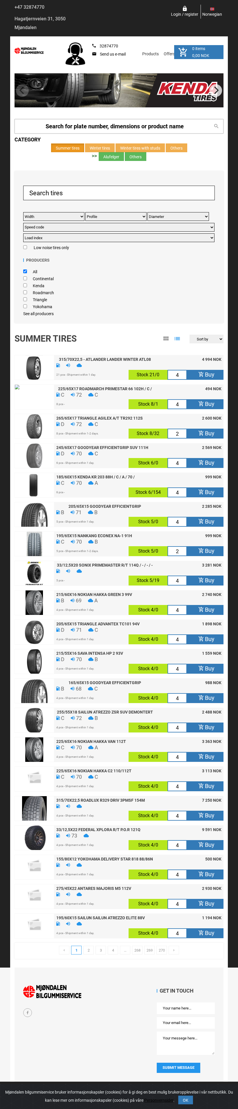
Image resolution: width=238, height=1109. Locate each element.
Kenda (38, 285)
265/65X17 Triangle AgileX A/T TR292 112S (99, 418)
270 (162, 950)
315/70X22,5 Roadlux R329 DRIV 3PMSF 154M (100, 800)
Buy (208, 374)
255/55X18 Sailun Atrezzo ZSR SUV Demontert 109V (105, 712)
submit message (178, 1067)
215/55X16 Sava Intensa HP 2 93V (89, 653)
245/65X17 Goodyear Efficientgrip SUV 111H (102, 447)
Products (150, 54)
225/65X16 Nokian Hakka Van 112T (91, 741)
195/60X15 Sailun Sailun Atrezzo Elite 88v (100, 917)
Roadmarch (43, 292)
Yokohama (42, 306)
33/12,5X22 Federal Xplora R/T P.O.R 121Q (98, 829)
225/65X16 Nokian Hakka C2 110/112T (93, 771)
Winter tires (100, 148)
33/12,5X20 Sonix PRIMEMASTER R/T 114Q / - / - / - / (105, 565)
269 (150, 950)
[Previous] (22, 90)
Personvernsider (158, 1100)
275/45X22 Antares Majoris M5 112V (93, 888)
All (35, 271)
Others (176, 148)
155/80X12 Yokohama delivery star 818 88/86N (104, 859)
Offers (169, 54)
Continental (43, 278)
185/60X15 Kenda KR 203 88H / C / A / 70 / (95, 477)
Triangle (40, 299)
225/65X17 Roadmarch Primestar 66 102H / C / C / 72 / (105, 388)
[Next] (215, 90)
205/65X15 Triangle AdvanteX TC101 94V (98, 624)
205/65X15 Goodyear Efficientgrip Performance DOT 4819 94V (104, 506)
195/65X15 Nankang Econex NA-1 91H (94, 535)
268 (137, 950)
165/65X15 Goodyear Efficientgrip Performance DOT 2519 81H (104, 682)
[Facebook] (27, 1012)
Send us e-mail (113, 54)
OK (185, 1100)
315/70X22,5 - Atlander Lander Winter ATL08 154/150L (105, 359)
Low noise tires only (51, 247)
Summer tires (68, 148)
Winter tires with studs (140, 148)
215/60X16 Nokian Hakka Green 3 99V (94, 594)
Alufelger (111, 157)
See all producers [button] (38, 313)
